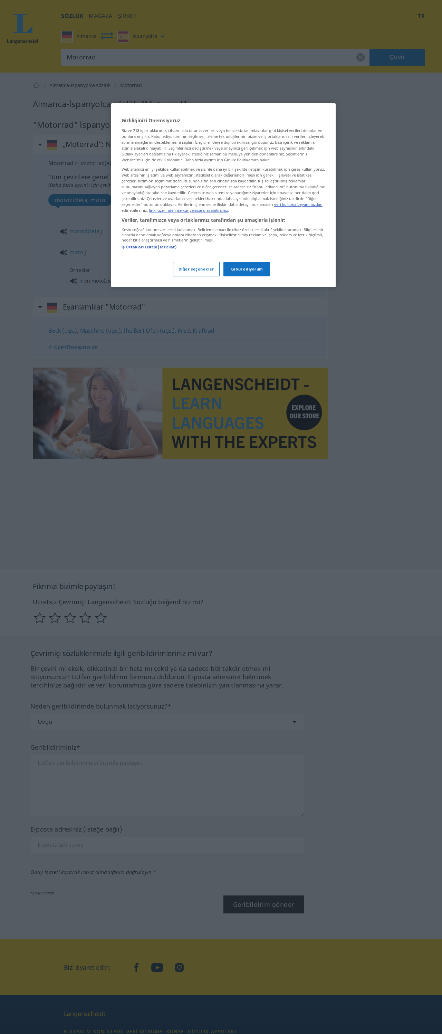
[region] (223, 195)
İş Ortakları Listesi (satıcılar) (149, 246)
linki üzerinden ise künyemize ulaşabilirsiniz (188, 210)
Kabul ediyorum (246, 269)
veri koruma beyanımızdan (298, 204)
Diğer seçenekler (196, 269)
